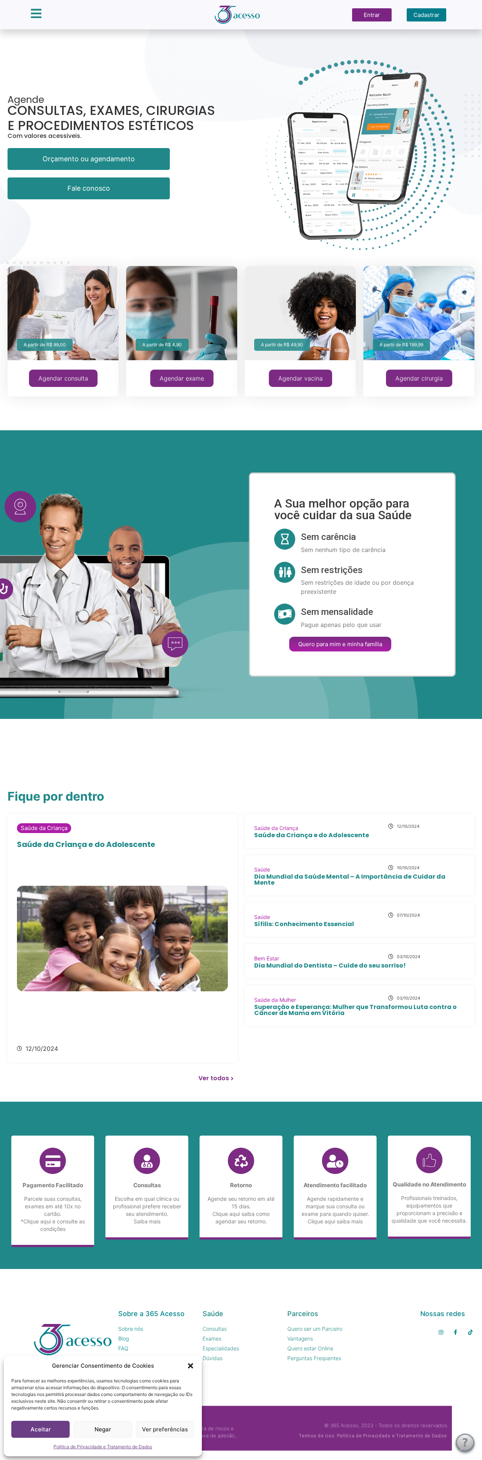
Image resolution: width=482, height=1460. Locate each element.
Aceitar (41, 1429)
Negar (103, 1429)
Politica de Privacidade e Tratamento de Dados (102, 1446)
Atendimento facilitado (335, 1185)
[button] (190, 1366)
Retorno (241, 1185)
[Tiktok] (470, 1332)
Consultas (147, 1185)
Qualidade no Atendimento (429, 1184)
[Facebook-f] (455, 1332)
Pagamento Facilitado (53, 1185)
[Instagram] (440, 1332)
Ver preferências (165, 1429)
